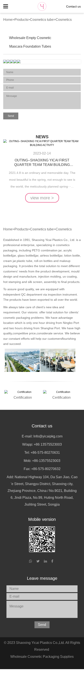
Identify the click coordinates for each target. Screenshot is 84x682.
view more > (42, 197)
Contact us (73, 6)
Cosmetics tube (42, 19)
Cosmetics (64, 19)
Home (7, 19)
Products (21, 19)
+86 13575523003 (48, 444)
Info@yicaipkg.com (47, 436)
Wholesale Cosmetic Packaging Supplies (42, 656)
